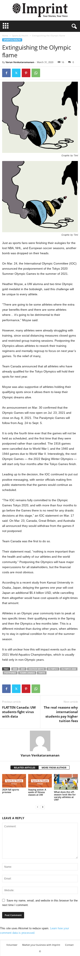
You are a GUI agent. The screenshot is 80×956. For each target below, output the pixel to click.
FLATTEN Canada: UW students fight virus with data (19, 711)
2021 (23, 669)
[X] (16, 73)
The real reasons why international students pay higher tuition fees (61, 714)
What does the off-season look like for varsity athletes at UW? (65, 795)
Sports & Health (20, 35)
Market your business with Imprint (41, 944)
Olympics (53, 669)
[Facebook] (6, 73)
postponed (10, 672)
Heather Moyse (36, 669)
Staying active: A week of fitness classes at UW (37, 792)
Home (5, 35)
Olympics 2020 (68, 669)
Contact (69, 944)
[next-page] (43, 807)
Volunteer (11, 944)
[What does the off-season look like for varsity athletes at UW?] (66, 782)
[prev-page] (37, 807)
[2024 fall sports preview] (14, 781)
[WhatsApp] (36, 73)
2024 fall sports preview (10, 791)
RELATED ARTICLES (24, 767)
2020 (15, 669)
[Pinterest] (26, 73)
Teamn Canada (27, 672)
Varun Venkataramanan (20, 62)
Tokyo (41, 672)
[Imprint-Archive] (40, 10)
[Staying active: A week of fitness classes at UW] (40, 781)
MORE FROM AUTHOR (54, 767)
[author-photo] (40, 741)
